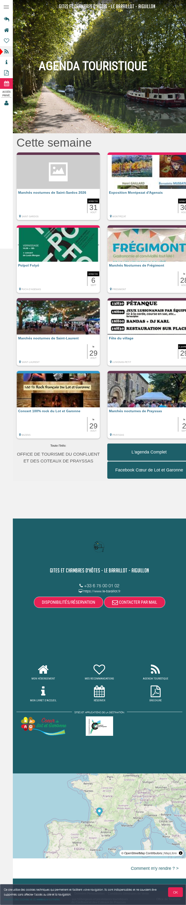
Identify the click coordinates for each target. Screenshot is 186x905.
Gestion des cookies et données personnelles (32, 899)
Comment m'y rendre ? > (155, 868)
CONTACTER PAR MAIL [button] (137, 602)
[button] (58, 188)
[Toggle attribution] (181, 853)
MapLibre (170, 853)
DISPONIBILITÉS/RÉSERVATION (68, 602)
